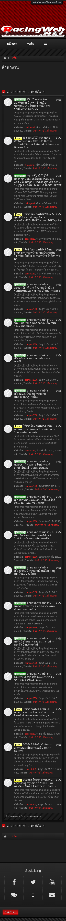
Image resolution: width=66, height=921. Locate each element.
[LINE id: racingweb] (14, 894)
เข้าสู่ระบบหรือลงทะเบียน (47, 2)
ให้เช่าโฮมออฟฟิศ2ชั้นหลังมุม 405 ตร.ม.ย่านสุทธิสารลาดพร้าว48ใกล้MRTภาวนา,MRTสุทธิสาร (39, 217)
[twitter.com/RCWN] (33, 882)
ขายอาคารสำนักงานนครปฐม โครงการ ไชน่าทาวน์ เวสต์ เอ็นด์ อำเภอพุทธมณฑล (32, 464)
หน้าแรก (12, 43)
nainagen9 (30, 203)
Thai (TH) (9, 912)
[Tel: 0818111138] (33, 894)
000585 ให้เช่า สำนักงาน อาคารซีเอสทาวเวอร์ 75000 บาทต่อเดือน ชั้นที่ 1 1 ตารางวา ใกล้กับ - (35, 783)
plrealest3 (29, 165)
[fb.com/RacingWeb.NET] (14, 882)
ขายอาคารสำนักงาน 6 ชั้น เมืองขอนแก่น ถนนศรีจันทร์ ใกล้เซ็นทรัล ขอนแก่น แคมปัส (33, 535)
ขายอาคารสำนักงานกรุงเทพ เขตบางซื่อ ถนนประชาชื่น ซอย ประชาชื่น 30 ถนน (34, 676)
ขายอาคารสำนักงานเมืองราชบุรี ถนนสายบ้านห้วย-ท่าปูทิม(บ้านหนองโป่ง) (34, 570)
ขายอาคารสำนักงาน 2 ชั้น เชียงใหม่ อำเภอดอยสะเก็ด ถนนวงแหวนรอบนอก (35, 323)
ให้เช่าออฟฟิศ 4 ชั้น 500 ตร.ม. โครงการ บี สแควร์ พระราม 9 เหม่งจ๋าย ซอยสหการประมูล (34, 712)
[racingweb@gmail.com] (52, 894)
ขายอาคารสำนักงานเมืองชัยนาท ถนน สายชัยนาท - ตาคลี (32, 358)
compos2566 (31, 309)
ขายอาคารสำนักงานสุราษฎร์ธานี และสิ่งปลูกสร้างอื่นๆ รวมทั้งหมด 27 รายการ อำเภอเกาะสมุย (37, 287)
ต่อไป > (39, 91)
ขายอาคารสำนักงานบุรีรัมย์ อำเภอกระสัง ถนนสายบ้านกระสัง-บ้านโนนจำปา (34, 641)
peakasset (30, 127)
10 (32, 91)
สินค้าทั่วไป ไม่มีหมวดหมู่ (45, 130)
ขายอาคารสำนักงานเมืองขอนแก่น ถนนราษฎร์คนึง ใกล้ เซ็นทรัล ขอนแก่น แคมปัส (34, 499)
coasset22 (30, 239)
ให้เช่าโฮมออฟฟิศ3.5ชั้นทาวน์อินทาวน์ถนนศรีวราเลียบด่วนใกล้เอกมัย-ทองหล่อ (34, 429)
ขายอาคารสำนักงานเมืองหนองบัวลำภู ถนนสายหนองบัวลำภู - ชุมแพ (32, 393)
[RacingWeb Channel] (52, 882)
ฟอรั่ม (30, 43)
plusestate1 (30, 769)
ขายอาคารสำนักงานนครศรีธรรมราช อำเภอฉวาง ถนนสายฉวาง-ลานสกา (34, 606)
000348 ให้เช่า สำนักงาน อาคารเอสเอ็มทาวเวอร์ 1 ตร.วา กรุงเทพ (33, 747)
